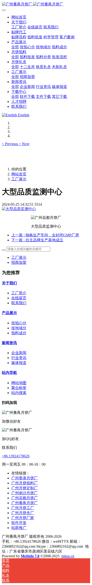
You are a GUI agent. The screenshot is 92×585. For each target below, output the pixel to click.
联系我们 (18, 303)
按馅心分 (18, 323)
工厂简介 (18, 293)
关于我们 (9, 283)
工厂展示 (18, 179)
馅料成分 (18, 333)
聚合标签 (18, 388)
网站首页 (18, 17)
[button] (10, 144)
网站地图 (18, 383)
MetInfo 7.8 (30, 556)
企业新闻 (18, 353)
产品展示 (9, 313)
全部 (15, 47)
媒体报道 (18, 363)
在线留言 (18, 298)
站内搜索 (18, 393)
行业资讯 (18, 358)
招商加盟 (18, 262)
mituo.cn (67, 556)
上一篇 (45, 235)
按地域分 (18, 328)
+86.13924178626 (15, 456)
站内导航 (9, 373)
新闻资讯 (9, 343)
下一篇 (37, 240)
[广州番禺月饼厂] (46, 4)
